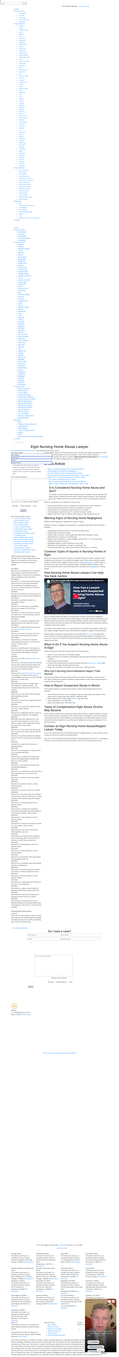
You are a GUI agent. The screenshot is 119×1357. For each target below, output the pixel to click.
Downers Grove (23, 69)
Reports (21, 214)
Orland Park (22, 132)
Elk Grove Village (23, 76)
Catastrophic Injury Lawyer (23, 529)
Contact (17, 220)
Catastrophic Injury (24, 176)
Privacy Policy (22, 1336)
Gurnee (21, 84)
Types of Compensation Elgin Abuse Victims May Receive (67, 481)
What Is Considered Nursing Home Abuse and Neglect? (66, 469)
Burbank (21, 46)
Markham (21, 105)
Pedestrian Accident (54, 1331)
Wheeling (21, 161)
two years (89, 634)
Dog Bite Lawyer (20, 535)
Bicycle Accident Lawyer (23, 518)
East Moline (22, 71)
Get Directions (26, 1014)
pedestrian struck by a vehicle (31, 673)
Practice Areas (19, 168)
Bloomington (22, 38)
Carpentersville (23, 53)
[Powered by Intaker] (104, 1353)
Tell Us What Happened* (19, 477)
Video (20, 216)
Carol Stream (22, 51)
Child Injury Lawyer (21, 531)
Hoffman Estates (23, 88)
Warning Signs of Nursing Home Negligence (62, 471)
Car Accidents (23, 174)
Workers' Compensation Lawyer (25, 550)
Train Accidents (23, 193)
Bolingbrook (22, 40)
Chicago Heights (23, 55)
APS (66, 694)
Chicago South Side (24, 57)
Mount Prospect (23, 117)
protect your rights (95, 663)
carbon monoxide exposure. (22, 629)
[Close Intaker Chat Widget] (113, 1301)
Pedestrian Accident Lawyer (24, 543)
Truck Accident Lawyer (22, 548)
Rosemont (21, 147)
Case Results (22, 13)
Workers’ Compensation (25, 197)
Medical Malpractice (24, 182)
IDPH (73, 698)
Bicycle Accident (53, 1327)
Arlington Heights (24, 30)
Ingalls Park (22, 92)
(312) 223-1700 (84, 6)
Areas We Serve (20, 24)
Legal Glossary (23, 207)
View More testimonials (20, 928)
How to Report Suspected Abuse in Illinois (62, 479)
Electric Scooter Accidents (26, 180)
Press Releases (23, 209)
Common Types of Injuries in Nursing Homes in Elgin (65, 473)
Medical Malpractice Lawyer (24, 537)
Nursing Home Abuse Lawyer (24, 541)
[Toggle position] (109, 1301)
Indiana (21, 90)
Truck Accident (53, 1333)
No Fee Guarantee (24, 19)
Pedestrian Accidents (25, 188)
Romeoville (22, 145)
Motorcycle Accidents (25, 184)
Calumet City (22, 49)
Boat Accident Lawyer (22, 520)
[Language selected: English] (12, 226)
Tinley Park (22, 155)
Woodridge (22, 165)
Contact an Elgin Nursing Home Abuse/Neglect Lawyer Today (68, 483)
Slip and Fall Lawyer (21, 545)
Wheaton (21, 159)
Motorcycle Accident (55, 1329)
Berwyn (21, 36)
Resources (18, 201)
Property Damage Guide (25, 211)
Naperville (21, 120)
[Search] (24, 3)
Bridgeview (22, 42)
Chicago (21, 26)
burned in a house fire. (32, 658)
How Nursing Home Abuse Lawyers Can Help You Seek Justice (68, 475)
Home (17, 9)
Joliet (20, 97)
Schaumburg (22, 149)
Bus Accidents (23, 172)
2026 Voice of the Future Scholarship (29, 218)
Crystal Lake (22, 63)
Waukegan (22, 157)
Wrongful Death (23, 199)
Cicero (20, 59)
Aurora (21, 32)
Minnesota (22, 111)
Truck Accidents (23, 195)
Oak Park (21, 128)
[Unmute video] (88, 1301)
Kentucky (21, 99)
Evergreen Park (23, 82)
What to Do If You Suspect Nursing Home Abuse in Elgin (66, 477)
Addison (21, 28)
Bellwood (21, 34)
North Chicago (23, 122)
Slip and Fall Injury (24, 191)
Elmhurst (21, 78)
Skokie (21, 151)
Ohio (20, 130)
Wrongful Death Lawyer (22, 552)
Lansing (21, 101)
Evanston (21, 80)
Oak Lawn (21, 126)
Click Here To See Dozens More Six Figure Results (59, 1053)
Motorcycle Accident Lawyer (24, 539)
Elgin (20, 74)
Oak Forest (22, 124)
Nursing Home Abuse (25, 186)
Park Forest (22, 138)
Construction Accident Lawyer (25, 533)
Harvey (21, 86)
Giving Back (22, 21)
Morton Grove (23, 115)
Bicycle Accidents (23, 170)
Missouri (21, 113)
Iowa (20, 94)
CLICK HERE (62, 1245)
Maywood (21, 107)
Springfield (22, 153)
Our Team (21, 15)
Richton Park (22, 142)
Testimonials (22, 17)
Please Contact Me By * (31, 502)
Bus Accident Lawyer (21, 523)
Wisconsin (21, 163)
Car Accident (52, 1324)
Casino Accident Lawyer (23, 527)
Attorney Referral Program (56, 1335)
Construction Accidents (25, 178)
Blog (20, 203)
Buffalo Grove (22, 44)
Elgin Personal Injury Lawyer (25, 450)
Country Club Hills (24, 61)
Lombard (21, 103)
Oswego (21, 134)
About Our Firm (20, 11)
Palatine (21, 136)
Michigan (21, 109)
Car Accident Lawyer (21, 525)
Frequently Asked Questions (27, 205)
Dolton (21, 67)
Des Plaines (22, 65)
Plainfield (21, 140)
